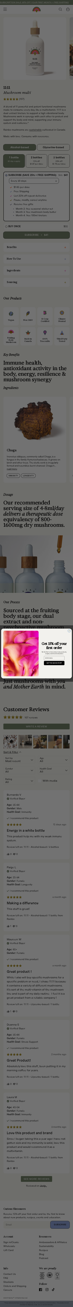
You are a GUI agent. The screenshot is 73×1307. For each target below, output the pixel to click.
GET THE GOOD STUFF (54, 663)
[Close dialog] (69, 630)
